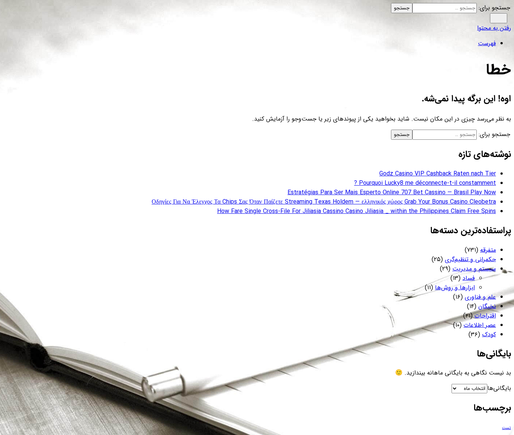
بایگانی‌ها (499, 388)
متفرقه (488, 250)
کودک (489, 334)
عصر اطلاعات (480, 325)
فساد (468, 278)
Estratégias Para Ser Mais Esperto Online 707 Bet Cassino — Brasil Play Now (391, 192)
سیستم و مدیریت (474, 268)
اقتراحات (485, 315)
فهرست (487, 43)
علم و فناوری (480, 297)
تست (506, 428)
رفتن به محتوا (494, 28)
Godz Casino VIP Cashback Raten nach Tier (437, 173)
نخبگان (487, 306)
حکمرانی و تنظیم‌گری (470, 259)
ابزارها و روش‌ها (455, 287)
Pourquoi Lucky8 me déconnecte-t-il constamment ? (425, 183)
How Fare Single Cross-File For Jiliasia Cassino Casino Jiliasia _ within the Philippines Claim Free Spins (356, 211)
